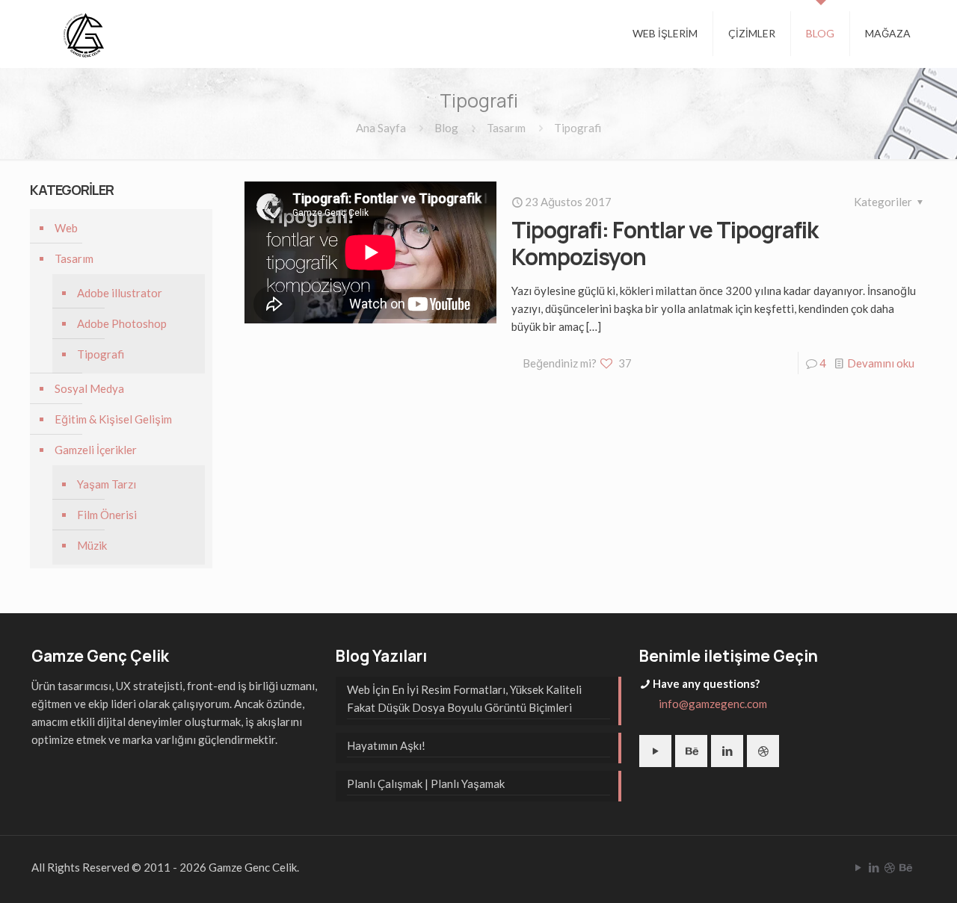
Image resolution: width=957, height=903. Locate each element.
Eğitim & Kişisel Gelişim (113, 419)
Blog (446, 127)
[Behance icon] (905, 867)
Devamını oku (880, 363)
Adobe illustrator (119, 293)
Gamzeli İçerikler (96, 449)
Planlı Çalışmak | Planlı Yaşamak (426, 783)
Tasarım (506, 127)
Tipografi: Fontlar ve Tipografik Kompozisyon (664, 243)
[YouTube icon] (858, 867)
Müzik (92, 545)
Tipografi (100, 354)
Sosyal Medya (89, 388)
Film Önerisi (107, 514)
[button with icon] (655, 751)
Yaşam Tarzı (106, 484)
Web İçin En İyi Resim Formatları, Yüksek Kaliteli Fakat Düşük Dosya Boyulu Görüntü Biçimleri (464, 698)
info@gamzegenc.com (713, 703)
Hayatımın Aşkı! (386, 745)
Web (66, 228)
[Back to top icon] (885, 872)
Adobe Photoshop (122, 323)
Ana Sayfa (381, 127)
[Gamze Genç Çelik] (83, 33)
